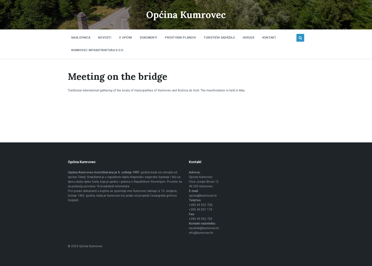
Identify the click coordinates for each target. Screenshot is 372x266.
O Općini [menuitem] (125, 37)
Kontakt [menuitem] (269, 37)
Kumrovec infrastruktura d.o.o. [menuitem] (97, 50)
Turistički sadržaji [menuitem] (219, 37)
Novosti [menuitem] (104, 37)
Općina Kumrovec (186, 15)
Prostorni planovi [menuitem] (180, 37)
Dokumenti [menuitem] (148, 37)
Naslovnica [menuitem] (80, 37)
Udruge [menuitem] (249, 37)
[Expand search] (300, 38)
